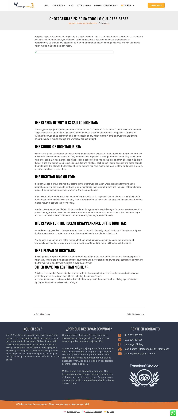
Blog (71, 5)
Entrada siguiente (135, 314)
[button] (64, 5)
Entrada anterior (42, 314)
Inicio (46, 5)
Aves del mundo (75, 23)
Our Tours (58, 5)
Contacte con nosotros (105, 5)
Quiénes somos (84, 5)
